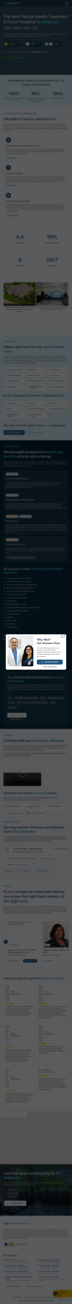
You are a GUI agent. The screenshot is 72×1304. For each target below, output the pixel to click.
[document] (36, 652)
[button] (62, 636)
